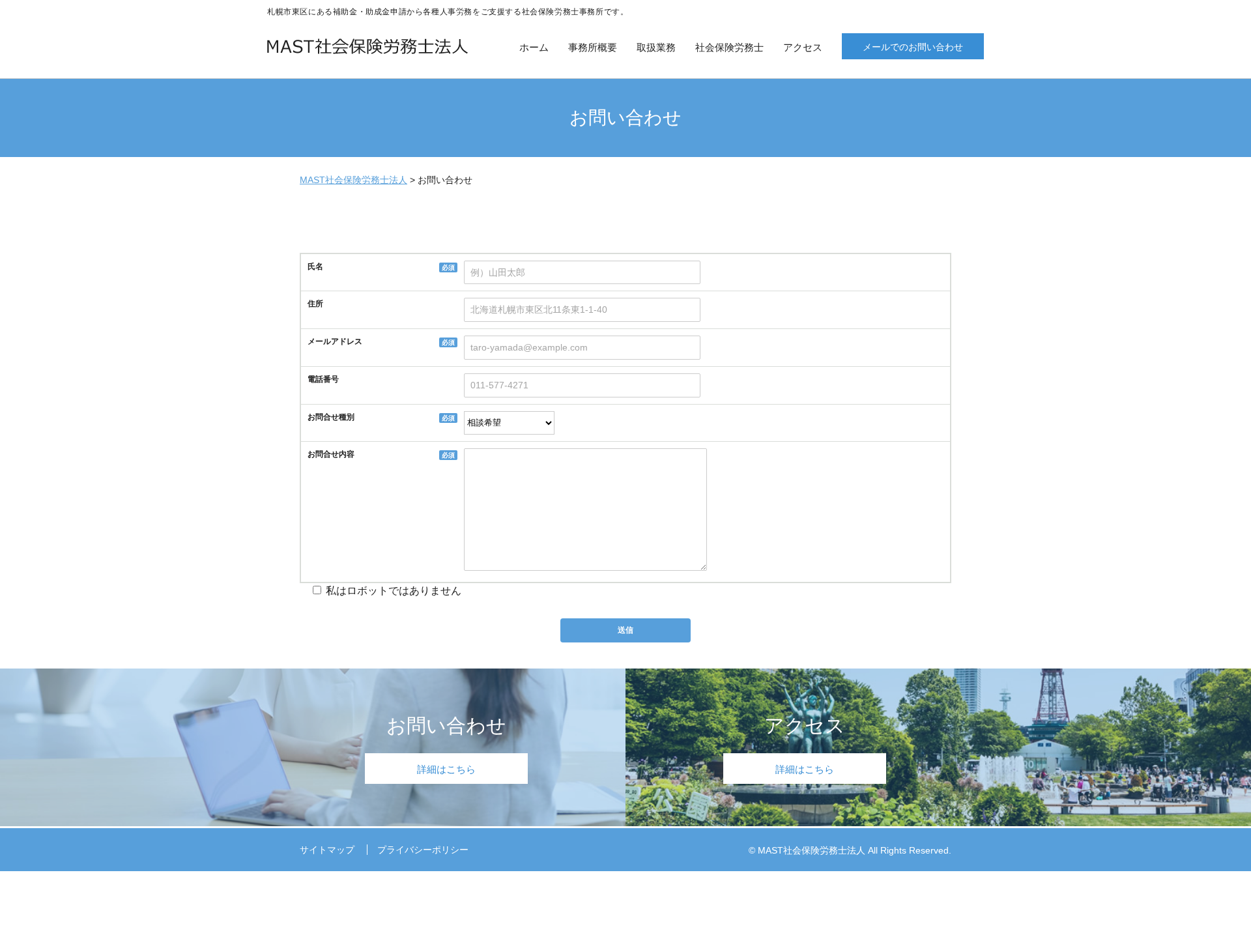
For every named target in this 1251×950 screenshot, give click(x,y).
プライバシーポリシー (422, 849)
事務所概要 (592, 47)
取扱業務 (656, 47)
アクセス (802, 47)
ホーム (534, 47)
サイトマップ (327, 849)
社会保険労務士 (729, 47)
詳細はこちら (446, 769)
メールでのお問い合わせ (913, 47)
